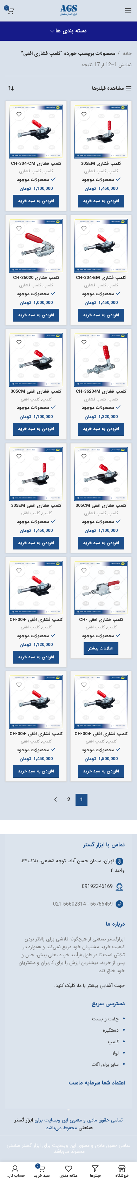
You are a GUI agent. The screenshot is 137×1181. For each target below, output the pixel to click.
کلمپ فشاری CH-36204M (101, 391)
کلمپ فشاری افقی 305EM (36, 505)
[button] (101, 201)
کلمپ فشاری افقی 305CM (36, 391)
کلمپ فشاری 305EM (101, 163)
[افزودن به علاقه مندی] (84, 114)
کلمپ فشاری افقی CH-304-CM (36, 622)
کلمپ (113, 171)
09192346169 (97, 886)
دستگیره (111, 1030)
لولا (115, 1053)
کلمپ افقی (30, 400)
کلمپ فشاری (95, 171)
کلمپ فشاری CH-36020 (36, 277)
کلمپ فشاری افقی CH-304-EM (101, 737)
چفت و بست (105, 1019)
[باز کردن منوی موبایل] (128, 11)
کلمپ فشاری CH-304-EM (101, 277)
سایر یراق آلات (105, 1064)
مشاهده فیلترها (108, 89)
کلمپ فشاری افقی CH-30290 (101, 622)
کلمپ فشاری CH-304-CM (36, 163)
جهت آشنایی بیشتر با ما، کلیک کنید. (89, 985)
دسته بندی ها (71, 31)
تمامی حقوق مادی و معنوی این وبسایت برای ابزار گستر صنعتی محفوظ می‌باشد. (68, 1148)
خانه (127, 53)
